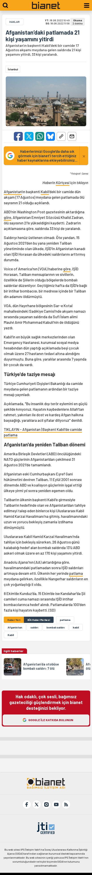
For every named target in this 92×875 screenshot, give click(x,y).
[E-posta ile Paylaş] (71, 136)
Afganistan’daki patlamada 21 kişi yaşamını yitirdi (42, 35)
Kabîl (11, 634)
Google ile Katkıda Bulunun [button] (50, 720)
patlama (76, 573)
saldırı (34, 627)
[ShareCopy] (61, 136)
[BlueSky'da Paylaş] (50, 136)
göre (7, 217)
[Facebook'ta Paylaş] (18, 136)
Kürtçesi (62, 182)
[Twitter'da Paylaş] (29, 136)
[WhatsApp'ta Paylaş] (39, 136)
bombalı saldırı (55, 627)
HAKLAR (14, 21)
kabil (76, 627)
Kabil (45, 191)
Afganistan (13, 191)
